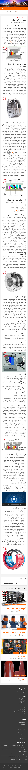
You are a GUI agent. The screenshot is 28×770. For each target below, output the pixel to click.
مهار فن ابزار (21, 2)
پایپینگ (24, 653)
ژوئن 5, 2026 (23, 611)
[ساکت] (6, 504)
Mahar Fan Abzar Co (14, 22)
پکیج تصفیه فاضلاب (20, 692)
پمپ (24, 628)
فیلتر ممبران (14, 604)
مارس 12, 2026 (22, 680)
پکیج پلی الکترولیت (21, 709)
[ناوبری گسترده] (25, 8)
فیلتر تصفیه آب (15, 17)
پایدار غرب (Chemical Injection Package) (17, 756)
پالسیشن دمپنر (22, 656)
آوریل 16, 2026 (22, 658)
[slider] (15, 504)
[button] (14, 499)
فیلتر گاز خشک (22, 699)
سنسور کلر (22, 736)
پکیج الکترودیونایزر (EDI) (19, 711)
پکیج (21, 653)
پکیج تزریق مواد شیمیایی (19, 701)
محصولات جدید (8, 604)
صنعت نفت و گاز (22, 17)
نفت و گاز (12, 42)
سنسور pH (22, 734)
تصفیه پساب (23, 675)
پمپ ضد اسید (22, 722)
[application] (14, 499)
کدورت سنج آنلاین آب (20, 732)
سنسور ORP (22, 738)
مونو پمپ (23, 724)
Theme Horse (16, 767)
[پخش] (24, 504)
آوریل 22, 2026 (22, 635)
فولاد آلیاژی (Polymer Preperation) (19, 754)
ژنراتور (17, 210)
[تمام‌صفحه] (4, 504)
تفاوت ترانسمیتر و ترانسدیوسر (10, 583)
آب (24, 604)
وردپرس (3, 767)
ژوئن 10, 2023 (23, 22)
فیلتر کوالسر (21, 578)
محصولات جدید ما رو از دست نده (16, 588)
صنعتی (13, 152)
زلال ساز (23, 713)
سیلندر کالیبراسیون (20, 702)
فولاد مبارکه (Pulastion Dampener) (19, 759)
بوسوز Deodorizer (21, 679)
